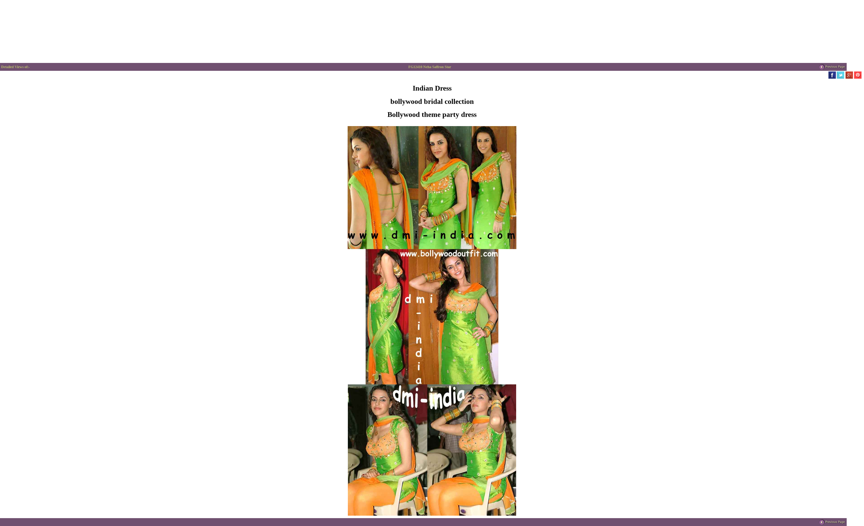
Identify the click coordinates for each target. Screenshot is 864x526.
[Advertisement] (587, 31)
